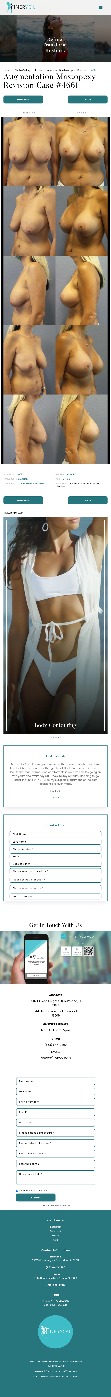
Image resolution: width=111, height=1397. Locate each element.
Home (6, 70)
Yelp (55, 1240)
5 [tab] (60, 737)
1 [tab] (51, 737)
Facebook (55, 1231)
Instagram (55, 1227)
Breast (39, 70)
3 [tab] (56, 737)
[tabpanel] (55, 625)
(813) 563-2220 (55, 1285)
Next (88, 99)
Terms (69, 1205)
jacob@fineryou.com (55, 1058)
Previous (23, 99)
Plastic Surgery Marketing (47, 1376)
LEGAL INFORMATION (55, 1366)
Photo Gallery (22, 70)
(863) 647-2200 (56, 1045)
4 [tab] (58, 737)
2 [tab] (53, 737)
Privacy (62, 1205)
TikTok (55, 1235)
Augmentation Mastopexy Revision (66, 70)
